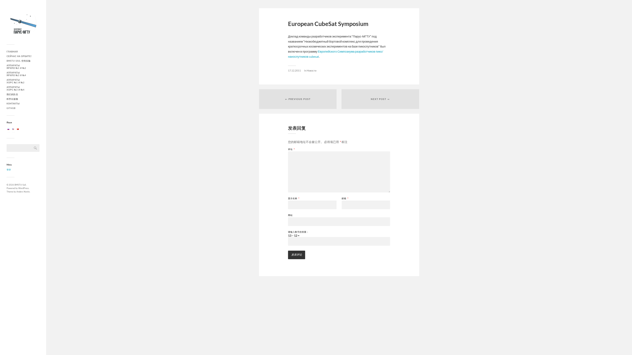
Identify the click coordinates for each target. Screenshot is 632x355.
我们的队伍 (12, 94)
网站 (290, 215)
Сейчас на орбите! (19, 56)
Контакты (13, 103)
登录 (9, 169)
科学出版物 (12, 99)
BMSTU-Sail (20, 184)
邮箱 (345, 198)
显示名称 (293, 198)
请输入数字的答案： (298, 232)
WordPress (23, 188)
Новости (311, 70)
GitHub (11, 108)
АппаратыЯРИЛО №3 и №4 (16, 74)
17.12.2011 (294, 70)
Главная (12, 51)
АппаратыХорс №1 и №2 (16, 81)
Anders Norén (23, 191)
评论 (291, 149)
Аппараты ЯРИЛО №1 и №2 (16, 66)
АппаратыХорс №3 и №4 (16, 88)
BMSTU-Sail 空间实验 (19, 60)
